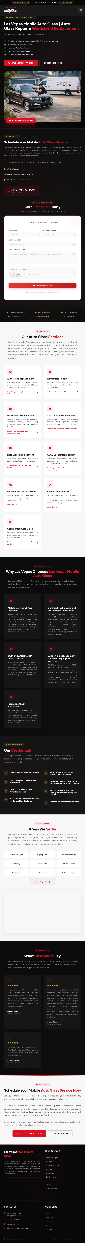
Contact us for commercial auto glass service (20, 543)
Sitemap (49, 1229)
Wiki (47, 1225)
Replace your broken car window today (61, 429)
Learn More (11, 505)
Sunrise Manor (51, 1177)
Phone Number (51, 230)
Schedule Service (53, 63)
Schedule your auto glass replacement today (21, 393)
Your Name (14, 230)
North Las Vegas (52, 1158)
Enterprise (49, 1181)
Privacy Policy (56, 1239)
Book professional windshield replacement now (17, 432)
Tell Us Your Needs (17, 250)
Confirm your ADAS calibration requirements (58, 469)
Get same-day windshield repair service (61, 392)
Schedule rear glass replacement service (19, 466)
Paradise (49, 1185)
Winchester (50, 1173)
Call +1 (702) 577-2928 (22, 63)
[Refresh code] (23, 274)
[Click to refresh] (16, 274)
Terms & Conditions (69, 1239)
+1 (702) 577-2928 (49, 2)
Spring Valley (50, 1162)
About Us (49, 1218)
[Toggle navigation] (80, 10)
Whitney (49, 1169)
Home (48, 1214)
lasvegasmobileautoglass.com (18, 1228)
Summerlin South (52, 1165)
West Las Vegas (51, 1189)
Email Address (16, 240)
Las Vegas (19, 1153)
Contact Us (59, 1133)
